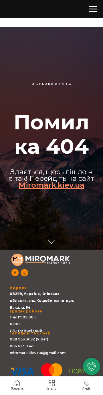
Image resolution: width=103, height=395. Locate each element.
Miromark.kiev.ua (51, 271)
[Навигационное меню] (93, 9)
